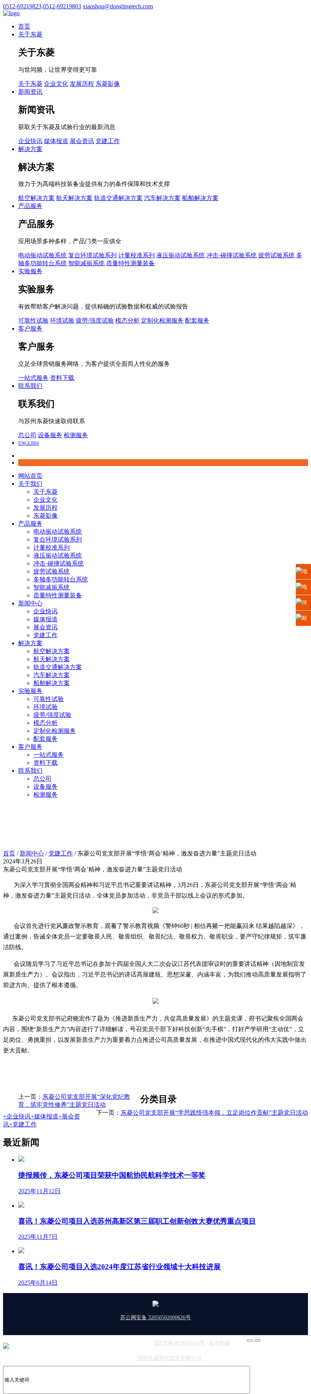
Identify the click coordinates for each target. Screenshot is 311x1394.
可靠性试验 (33, 320)
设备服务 (50, 435)
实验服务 (30, 271)
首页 (24, 26)
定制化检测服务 (162, 320)
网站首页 (30, 476)
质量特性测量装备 (130, 263)
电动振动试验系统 (42, 255)
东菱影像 (108, 83)
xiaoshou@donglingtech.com (118, 6)
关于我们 (30, 483)
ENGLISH (28, 443)
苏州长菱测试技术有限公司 (168, 1358)
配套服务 (197, 320)
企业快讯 (30, 141)
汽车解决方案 (162, 198)
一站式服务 (33, 378)
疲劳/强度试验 (95, 320)
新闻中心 (30, 603)
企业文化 (56, 83)
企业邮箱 (219, 1343)
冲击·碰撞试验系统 (231, 255)
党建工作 (108, 141)
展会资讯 (82, 141)
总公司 (27, 435)
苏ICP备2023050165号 (179, 1343)
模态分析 (127, 320)
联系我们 (30, 386)
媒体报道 (56, 141)
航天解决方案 (74, 198)
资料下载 (62, 378)
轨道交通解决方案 (118, 198)
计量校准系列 (136, 255)
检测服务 (76, 435)
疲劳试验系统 (276, 255)
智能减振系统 (86, 263)
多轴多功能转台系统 (60, 579)
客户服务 (30, 328)
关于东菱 (30, 34)
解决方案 (30, 149)
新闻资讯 (30, 91)
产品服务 (30, 206)
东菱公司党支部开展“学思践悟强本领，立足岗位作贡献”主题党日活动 (214, 1112)
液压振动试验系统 (180, 255)
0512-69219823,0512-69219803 (42, 6)
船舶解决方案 (200, 198)
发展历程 (82, 83)
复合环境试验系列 (92, 255)
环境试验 (62, 320)
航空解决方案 (36, 198)
